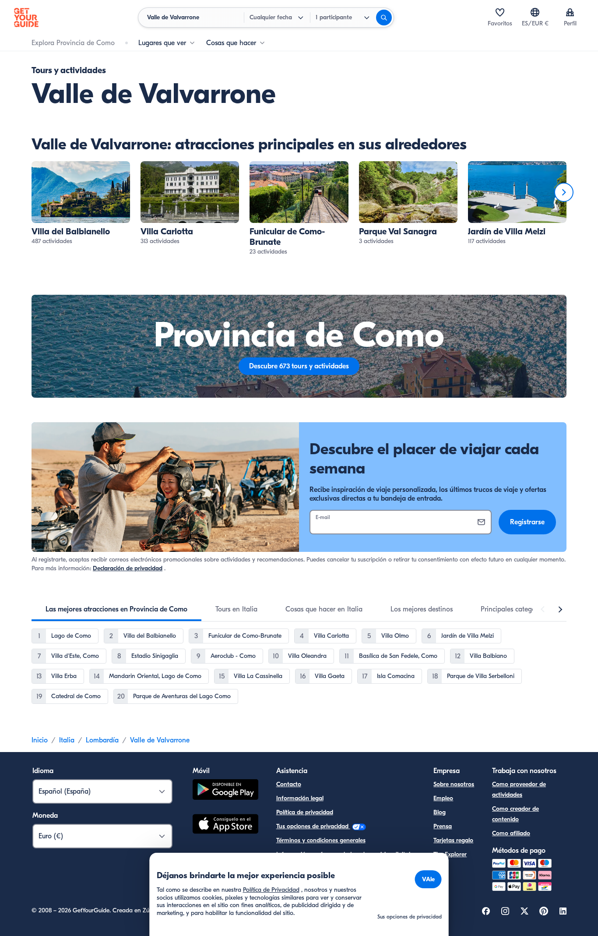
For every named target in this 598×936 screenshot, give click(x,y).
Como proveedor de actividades (519, 789)
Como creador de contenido (515, 814)
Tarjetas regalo (453, 840)
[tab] (116, 609)
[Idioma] (535, 12)
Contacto (288, 784)
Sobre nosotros (453, 784)
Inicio (40, 740)
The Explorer (450, 854)
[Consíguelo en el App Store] (225, 825)
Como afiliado (511, 833)
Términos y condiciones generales (321, 840)
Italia (66, 740)
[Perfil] (570, 12)
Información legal (300, 798)
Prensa (442, 826)
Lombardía (102, 740)
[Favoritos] (500, 12)
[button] (81, 203)
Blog (439, 812)
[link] (81, 203)
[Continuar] (563, 192)
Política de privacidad (304, 812)
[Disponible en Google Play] (225, 790)
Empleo (443, 798)
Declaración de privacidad (127, 568)
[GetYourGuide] (26, 18)
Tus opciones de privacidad (313, 826)
